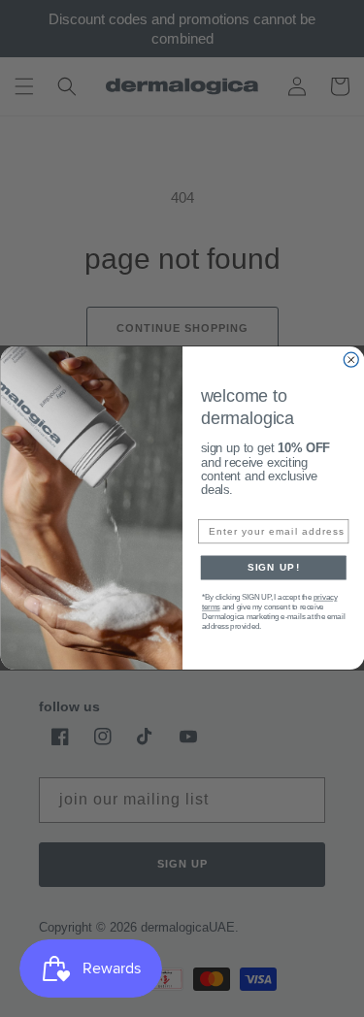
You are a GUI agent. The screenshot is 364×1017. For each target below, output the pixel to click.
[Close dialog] (351, 360)
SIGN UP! (273, 568)
